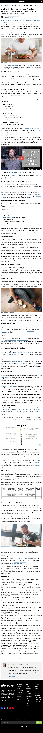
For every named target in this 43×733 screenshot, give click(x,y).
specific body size (28, 327)
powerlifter (4, 354)
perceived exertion (6, 409)
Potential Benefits (17, 20)
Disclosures (37, 695)
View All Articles (11, 676)
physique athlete (13, 354)
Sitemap (27, 726)
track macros (13, 175)
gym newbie (30, 65)
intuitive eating (10, 24)
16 (27, 456)
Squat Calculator (29, 707)
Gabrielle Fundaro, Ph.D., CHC (13, 16)
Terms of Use (37, 701)
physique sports (31, 186)
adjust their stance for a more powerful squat (29, 409)
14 (12, 332)
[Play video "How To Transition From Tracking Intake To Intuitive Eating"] (21, 158)
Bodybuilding (20, 690)
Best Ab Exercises (13, 172)
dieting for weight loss (10, 340)
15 (14, 332)
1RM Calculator (29, 696)
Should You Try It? (37, 20)
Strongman (19, 688)
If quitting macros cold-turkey (8, 516)
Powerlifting (19, 692)
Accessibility (37, 686)
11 (10, 206)
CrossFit (19, 686)
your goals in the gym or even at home (24, 352)
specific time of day (15, 95)
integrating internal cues (20, 562)
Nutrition (7, 5)
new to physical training (14, 361)
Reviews (19, 696)
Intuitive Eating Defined (6, 20)
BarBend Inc (23, 726)
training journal (15, 473)
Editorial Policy (38, 697)
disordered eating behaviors (28, 247)
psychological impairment (34, 194)
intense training (31, 331)
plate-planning (35, 462)
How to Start (4, 22)
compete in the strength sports (15, 374)
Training (18, 699)
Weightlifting (19, 694)
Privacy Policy (38, 699)
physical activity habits (17, 563)
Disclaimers (37, 693)
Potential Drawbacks (26, 20)
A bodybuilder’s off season (7, 386)
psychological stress (6, 332)
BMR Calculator (29, 698)
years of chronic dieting (31, 29)
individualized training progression (9, 420)
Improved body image (8, 217)
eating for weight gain (22, 340)
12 (12, 206)
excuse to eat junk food (9, 28)
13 (34, 317)
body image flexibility (20, 320)
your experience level (13, 65)
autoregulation (17, 419)
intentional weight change (32, 128)
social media (26, 558)
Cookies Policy (38, 691)
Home (2, 5)
